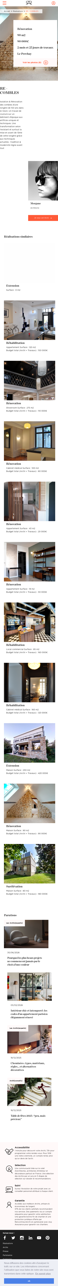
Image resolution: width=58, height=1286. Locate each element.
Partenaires (7, 1255)
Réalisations (18, 11)
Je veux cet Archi (41, 218)
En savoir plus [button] (43, 1273)
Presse (5, 1251)
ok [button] (29, 1281)
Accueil (7, 11)
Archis (5, 1247)
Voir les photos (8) (32, 62)
